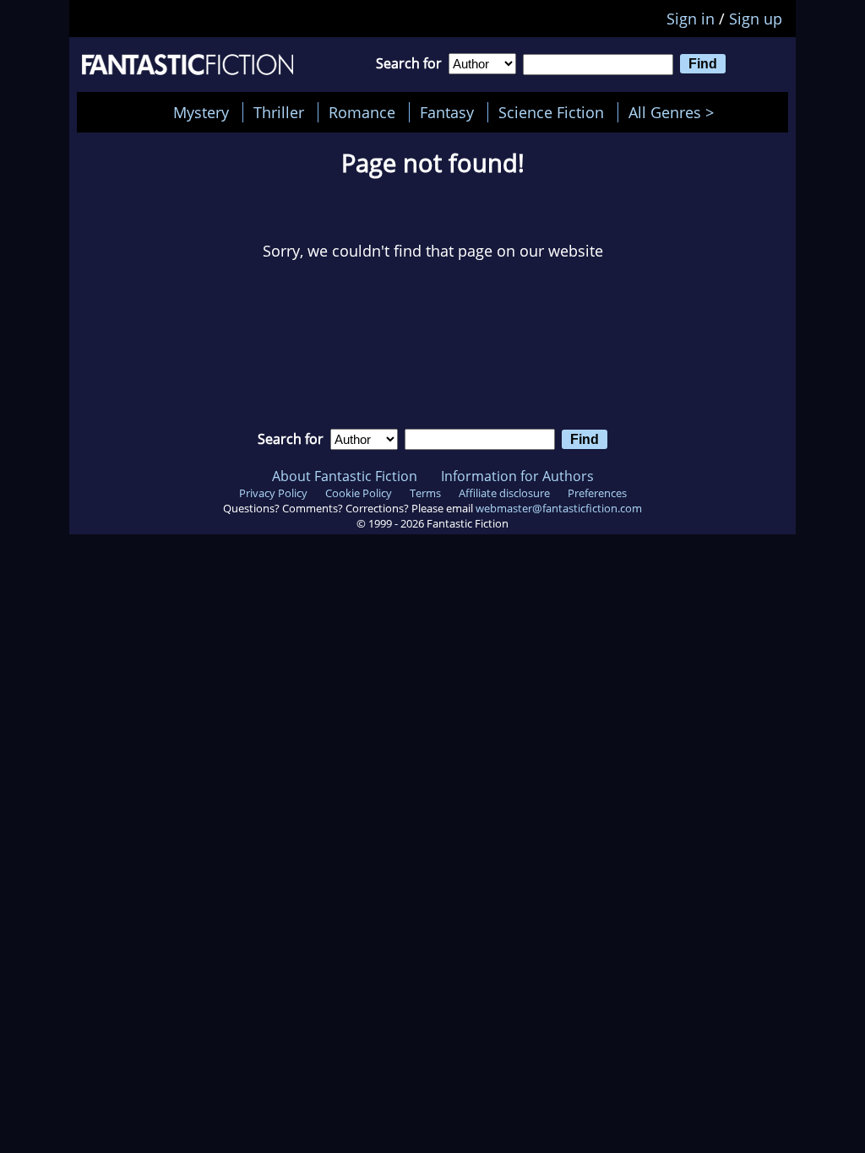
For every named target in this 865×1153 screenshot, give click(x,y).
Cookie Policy (358, 493)
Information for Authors (517, 476)
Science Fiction (551, 112)
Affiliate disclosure (504, 493)
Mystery (201, 112)
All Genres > (675, 112)
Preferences (597, 493)
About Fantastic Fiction (344, 476)
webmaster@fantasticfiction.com (559, 508)
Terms (425, 493)
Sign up (755, 18)
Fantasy (447, 112)
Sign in (690, 18)
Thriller (278, 112)
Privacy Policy (273, 493)
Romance (362, 112)
